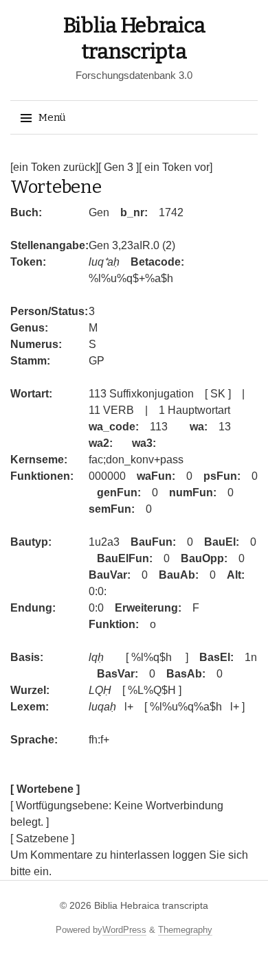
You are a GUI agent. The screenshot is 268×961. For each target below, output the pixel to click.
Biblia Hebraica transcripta (151, 905)
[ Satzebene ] (42, 838)
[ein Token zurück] (54, 167)
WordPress (124, 930)
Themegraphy (185, 930)
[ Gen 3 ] (118, 167)
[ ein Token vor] (175, 167)
